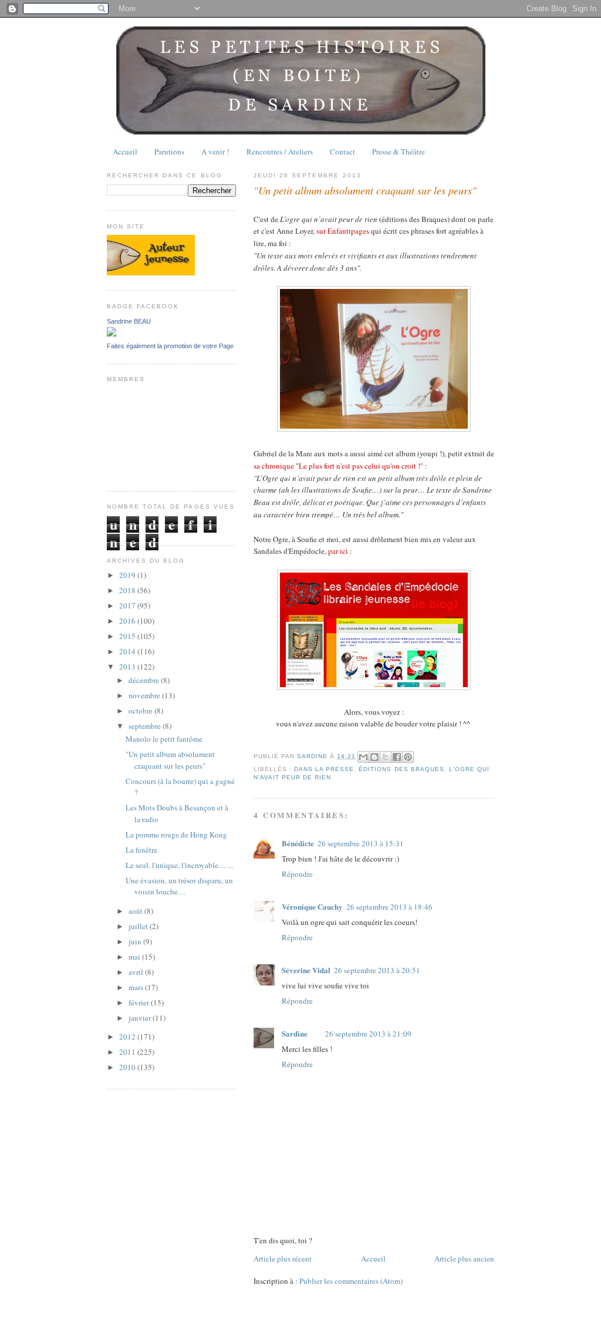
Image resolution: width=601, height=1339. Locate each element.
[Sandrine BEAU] (111, 333)
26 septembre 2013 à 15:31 (361, 843)
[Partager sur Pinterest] (408, 757)
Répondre (297, 874)
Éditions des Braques (401, 769)
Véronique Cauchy (312, 906)
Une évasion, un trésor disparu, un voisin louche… (179, 886)
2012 (128, 1036)
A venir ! (215, 151)
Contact (342, 151)
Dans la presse (324, 769)
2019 (128, 575)
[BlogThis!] (374, 757)
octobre (141, 710)
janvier (141, 1017)
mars (137, 987)
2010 (128, 1067)
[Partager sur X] (385, 757)
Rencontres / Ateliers (280, 151)
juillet (139, 926)
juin (136, 941)
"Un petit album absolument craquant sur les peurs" (170, 760)
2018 (128, 590)
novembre (145, 695)
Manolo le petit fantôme (164, 739)
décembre (145, 680)
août (136, 911)
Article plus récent (283, 1258)
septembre (146, 726)
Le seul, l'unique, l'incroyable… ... (179, 865)
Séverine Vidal (306, 969)
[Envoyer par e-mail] (363, 757)
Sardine (295, 1033)
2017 (128, 605)
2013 (128, 666)
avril (137, 972)
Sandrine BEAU (129, 321)
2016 (128, 620)
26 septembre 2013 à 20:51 (377, 970)
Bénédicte (298, 843)
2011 (128, 1052)
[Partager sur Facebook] (397, 757)
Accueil (125, 151)
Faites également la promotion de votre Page (170, 345)
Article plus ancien (464, 1258)
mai (135, 956)
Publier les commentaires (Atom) (351, 1281)
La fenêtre (141, 850)
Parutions (169, 151)
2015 (128, 636)
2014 (128, 651)
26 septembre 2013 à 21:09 (368, 1033)
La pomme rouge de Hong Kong (176, 834)
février (140, 1002)
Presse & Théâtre (398, 151)
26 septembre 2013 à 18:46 (389, 906)
